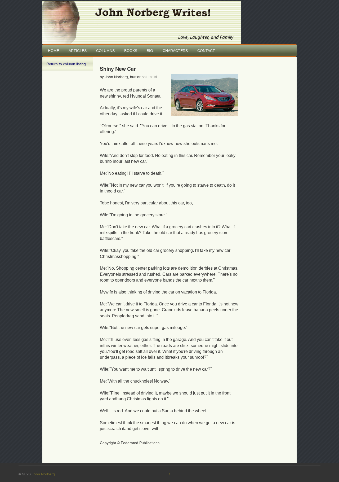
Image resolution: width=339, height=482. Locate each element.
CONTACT (206, 51)
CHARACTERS (175, 51)
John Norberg (43, 474)
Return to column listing (66, 64)
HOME (53, 51)
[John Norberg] (141, 22)
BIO (150, 51)
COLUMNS (105, 51)
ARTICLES (78, 51)
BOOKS (130, 51)
